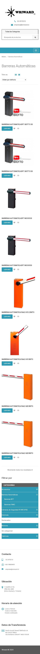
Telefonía (5, 536)
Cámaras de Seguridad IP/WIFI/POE (15, 510)
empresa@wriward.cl (12, 569)
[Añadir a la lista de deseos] (14, 128)
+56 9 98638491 (10, 564)
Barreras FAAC (9, 505)
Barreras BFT (9, 499)
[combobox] (20, 37)
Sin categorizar (7, 531)
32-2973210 (9, 560)
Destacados (6, 520)
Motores (5, 526)
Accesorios (6, 489)
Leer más (7, 128)
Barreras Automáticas (10, 495)
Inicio (4, 57)
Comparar (18, 128)
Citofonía (5, 515)
